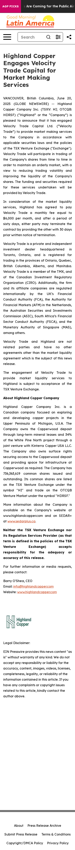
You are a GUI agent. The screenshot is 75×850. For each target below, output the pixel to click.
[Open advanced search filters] (58, 37)
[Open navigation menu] (7, 37)
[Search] (48, 37)
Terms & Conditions (56, 834)
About (18, 826)
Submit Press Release (20, 834)
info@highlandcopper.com (33, 586)
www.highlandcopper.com (37, 592)
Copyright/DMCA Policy (24, 843)
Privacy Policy (58, 843)
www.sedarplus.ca (21, 521)
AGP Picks (10, 6)
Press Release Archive (44, 826)
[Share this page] (69, 37)
